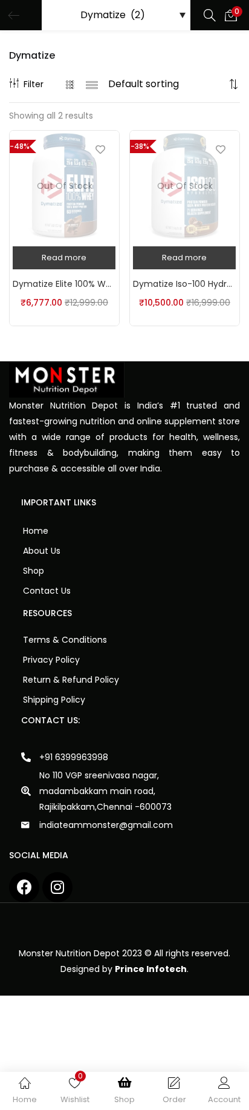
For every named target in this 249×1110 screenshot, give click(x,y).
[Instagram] (57, 887)
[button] (231, 15)
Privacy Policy (51, 660)
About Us (41, 551)
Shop (33, 571)
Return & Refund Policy (71, 680)
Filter (34, 84)
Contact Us (47, 591)
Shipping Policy (54, 700)
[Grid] (70, 84)
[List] (92, 84)
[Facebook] (24, 887)
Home (35, 531)
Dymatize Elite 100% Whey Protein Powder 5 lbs (64, 284)
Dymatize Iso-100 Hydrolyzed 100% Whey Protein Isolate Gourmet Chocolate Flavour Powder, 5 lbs (184, 284)
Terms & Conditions (65, 640)
